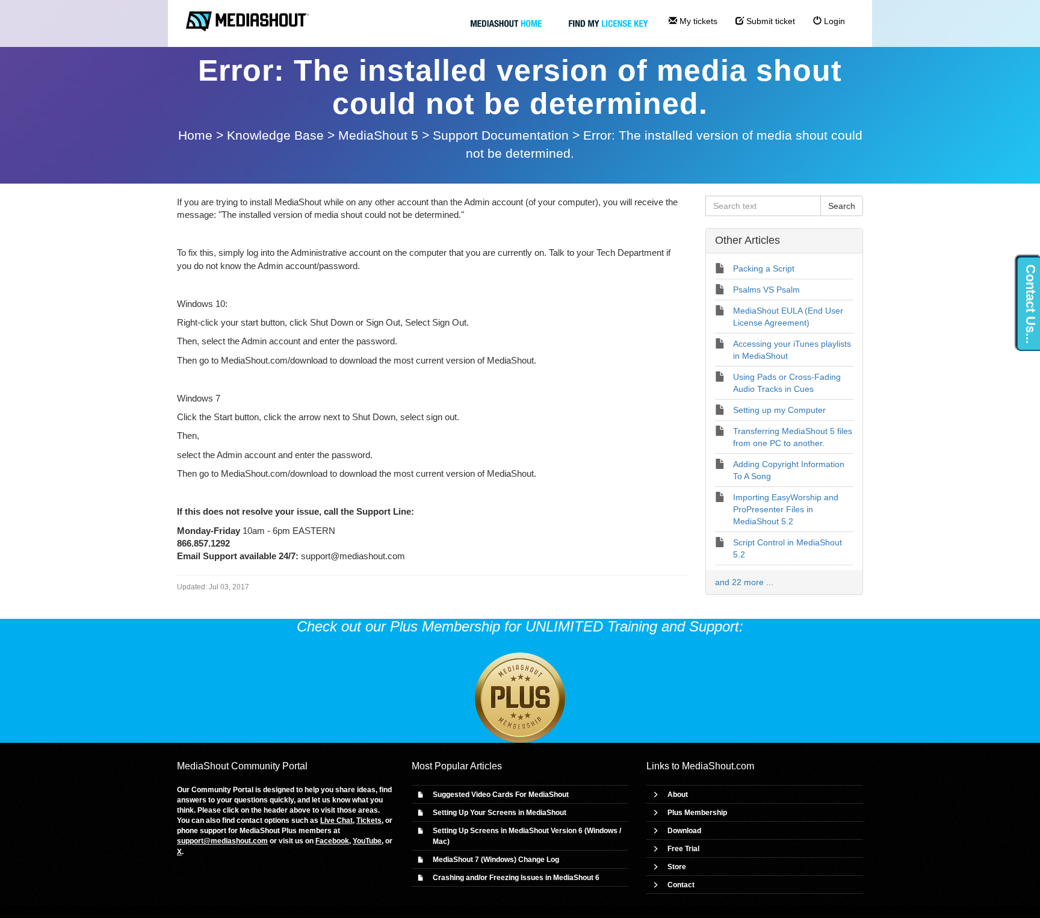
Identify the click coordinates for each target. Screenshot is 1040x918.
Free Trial (683, 849)
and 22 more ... (744, 582)
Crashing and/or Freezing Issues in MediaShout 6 (516, 877)
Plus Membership (697, 812)
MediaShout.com (718, 766)
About (677, 794)
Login (833, 21)
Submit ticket (769, 21)
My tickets (697, 21)
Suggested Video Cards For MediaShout (501, 794)
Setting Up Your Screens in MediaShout (499, 812)
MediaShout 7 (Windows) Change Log (496, 859)
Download (684, 831)
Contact (681, 885)
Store (676, 867)
